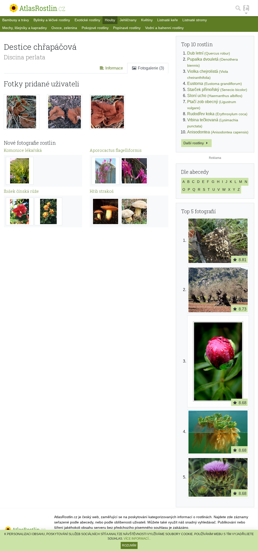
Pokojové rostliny (95, 28)
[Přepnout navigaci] (246, 8)
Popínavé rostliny (127, 28)
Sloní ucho (214, 95)
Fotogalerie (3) (150, 68)
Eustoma (214, 83)
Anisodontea (217, 132)
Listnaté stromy (194, 20)
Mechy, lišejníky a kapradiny (24, 28)
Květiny (147, 20)
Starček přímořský (217, 89)
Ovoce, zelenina (64, 28)
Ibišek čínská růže (21, 191)
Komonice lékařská (23, 150)
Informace (113, 68)
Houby (110, 20)
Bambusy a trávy (15, 20)
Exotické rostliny (87, 20)
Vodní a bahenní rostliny (164, 28)
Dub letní (208, 53)
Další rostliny (194, 143)
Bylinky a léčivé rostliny (52, 20)
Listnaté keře (167, 20)
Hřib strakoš (102, 191)
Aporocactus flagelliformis (116, 150)
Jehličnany (128, 20)
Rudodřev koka (217, 114)
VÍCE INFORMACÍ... (137, 538)
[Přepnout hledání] (238, 8)
